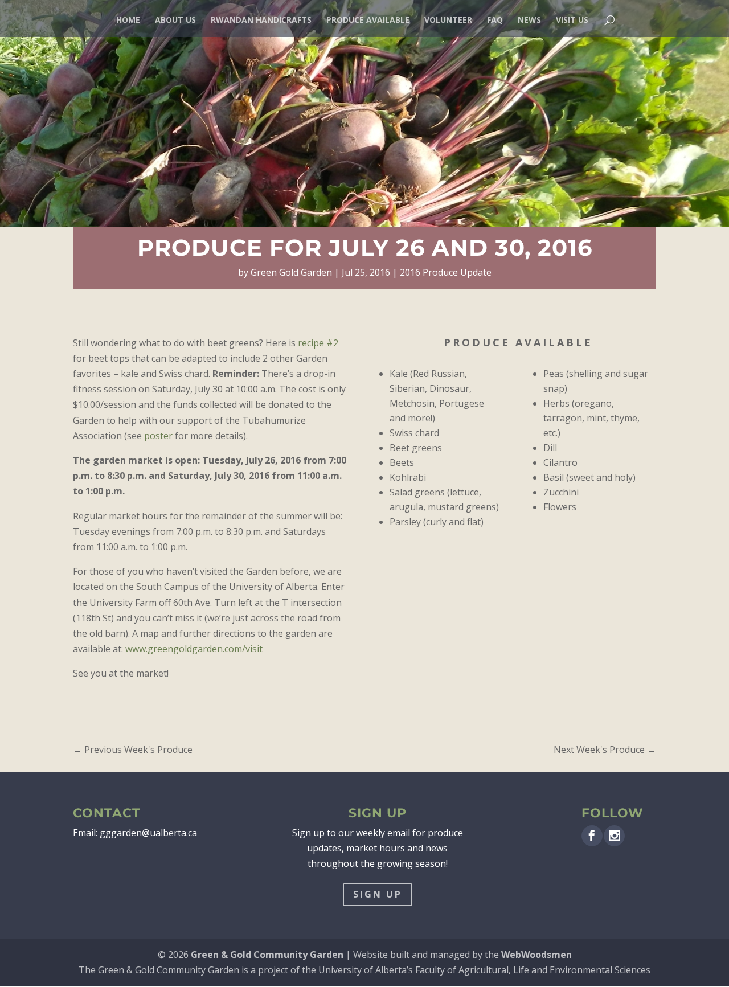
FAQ (495, 20)
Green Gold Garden (291, 272)
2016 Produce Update (446, 272)
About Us (175, 20)
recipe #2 (318, 343)
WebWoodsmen (536, 954)
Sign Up (377, 894)
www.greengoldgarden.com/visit (194, 648)
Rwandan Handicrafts (261, 20)
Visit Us (572, 20)
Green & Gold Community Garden (267, 954)
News (529, 20)
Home (128, 20)
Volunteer (448, 20)
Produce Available (367, 20)
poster (158, 435)
